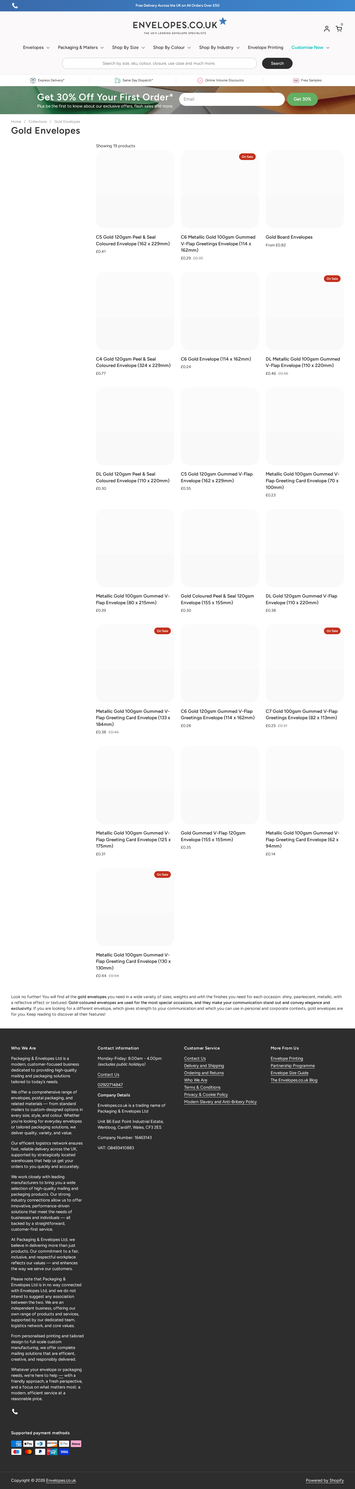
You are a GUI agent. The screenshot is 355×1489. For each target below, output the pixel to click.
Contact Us (108, 1074)
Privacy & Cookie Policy (206, 1094)
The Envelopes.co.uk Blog (294, 1080)
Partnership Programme (293, 1065)
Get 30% (302, 99)
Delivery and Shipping (204, 1065)
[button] (340, 28)
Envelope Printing (287, 1058)
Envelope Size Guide (289, 1072)
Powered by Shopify (325, 1480)
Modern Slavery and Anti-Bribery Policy (220, 1101)
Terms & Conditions (202, 1087)
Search (277, 63)
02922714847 (110, 1084)
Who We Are (195, 1080)
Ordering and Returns (204, 1072)
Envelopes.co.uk (61, 1480)
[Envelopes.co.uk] (177, 26)
